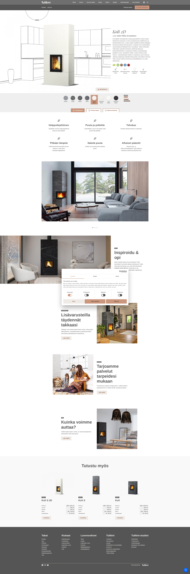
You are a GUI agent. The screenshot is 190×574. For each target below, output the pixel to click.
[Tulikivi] (48, 2)
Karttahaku (134, 539)
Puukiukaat (65, 541)
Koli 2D (50, 7)
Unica (87, 101)
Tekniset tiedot (128, 7)
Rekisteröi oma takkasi (138, 545)
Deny (73, 301)
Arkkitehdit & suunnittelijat (114, 545)
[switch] (87, 295)
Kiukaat (66, 535)
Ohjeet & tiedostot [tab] (112, 110)
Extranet (133, 547)
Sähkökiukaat (66, 539)
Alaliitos (126, 99)
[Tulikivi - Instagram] (45, 565)
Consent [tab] (73, 276)
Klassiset (44, 547)
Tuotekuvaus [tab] (79, 110)
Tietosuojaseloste (135, 565)
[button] (147, 2)
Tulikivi (107, 2)
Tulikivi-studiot (139, 535)
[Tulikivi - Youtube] (48, 565)
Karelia (44, 7)
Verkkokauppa (124, 2)
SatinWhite (94, 102)
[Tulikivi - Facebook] (42, 565)
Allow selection (95, 301)
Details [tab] (95, 276)
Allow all (116, 301)
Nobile (80, 101)
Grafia (72, 101)
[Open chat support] (186, 570)
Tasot (82, 539)
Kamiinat (44, 549)
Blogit (100, 2)
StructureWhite (101, 102)
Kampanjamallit (46, 551)
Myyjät (115, 2)
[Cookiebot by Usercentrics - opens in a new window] (120, 271)
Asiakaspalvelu (85, 549)
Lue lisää (66, 338)
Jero (43, 541)
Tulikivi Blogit (110, 553)
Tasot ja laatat (91, 2)
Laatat (82, 541)
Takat (74, 2)
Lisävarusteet (66, 543)
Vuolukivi (109, 539)
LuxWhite (108, 102)
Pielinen (44, 543)
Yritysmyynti (135, 541)
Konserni (109, 547)
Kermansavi (45, 545)
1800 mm (125, 95)
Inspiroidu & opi (66, 545)
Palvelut (64, 547)
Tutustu (46, 518)
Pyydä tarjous (142, 7)
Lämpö (108, 543)
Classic (66, 101)
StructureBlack (116, 102)
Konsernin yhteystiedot (113, 549)
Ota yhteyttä (136, 2)
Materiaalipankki (111, 551)
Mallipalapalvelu (85, 547)
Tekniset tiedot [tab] (95, 110)
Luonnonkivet (88, 535)
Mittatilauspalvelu (47, 553)
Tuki (43, 555)
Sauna (81, 2)
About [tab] (117, 276)
